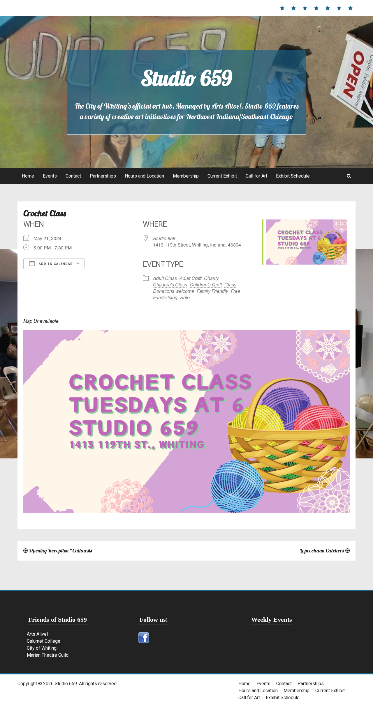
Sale (185, 297)
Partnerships (103, 176)
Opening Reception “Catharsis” (61, 550)
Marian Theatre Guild (47, 655)
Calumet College (43, 641)
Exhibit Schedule (293, 176)
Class (230, 284)
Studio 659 (186, 78)
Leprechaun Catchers (322, 550)
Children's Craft (206, 284)
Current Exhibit (222, 176)
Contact (73, 176)
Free (235, 291)
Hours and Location (144, 176)
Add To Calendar (55, 264)
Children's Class (170, 284)
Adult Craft (190, 278)
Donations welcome (173, 291)
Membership (186, 176)
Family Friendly (212, 291)
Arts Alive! (37, 634)
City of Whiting (42, 648)
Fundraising (165, 297)
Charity (211, 278)
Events (50, 176)
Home (28, 176)
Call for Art (256, 176)
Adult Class (165, 278)
